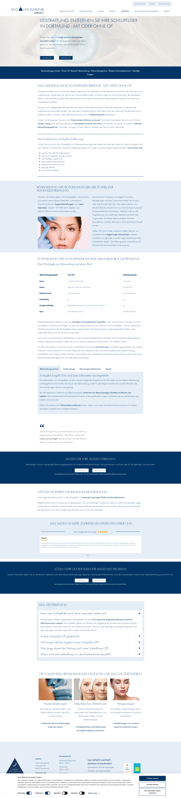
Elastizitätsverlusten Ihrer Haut (88, 123)
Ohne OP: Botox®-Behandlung (76, 70)
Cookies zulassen (152, 778)
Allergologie (85, 11)
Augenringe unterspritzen (118, 234)
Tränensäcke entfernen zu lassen (85, 119)
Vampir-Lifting (44, 123)
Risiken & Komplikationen (120, 70)
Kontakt (152, 4)
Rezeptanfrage (139, 4)
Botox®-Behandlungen (146, 11)
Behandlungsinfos (99, 70)
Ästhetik (125, 11)
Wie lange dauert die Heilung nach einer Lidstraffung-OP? (75, 648)
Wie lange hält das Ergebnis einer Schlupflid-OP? (70, 642)
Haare (101, 11)
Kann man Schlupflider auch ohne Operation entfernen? (73, 613)
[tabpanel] (90, 393)
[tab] (49, 369)
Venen (112, 11)
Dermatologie (67, 11)
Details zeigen (92, 793)
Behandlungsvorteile (50, 70)
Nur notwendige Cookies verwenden (152, 792)
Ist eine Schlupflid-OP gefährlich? (60, 636)
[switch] (47, 793)
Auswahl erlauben (152, 784)
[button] (39, 544)
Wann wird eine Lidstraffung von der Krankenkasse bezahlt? (76, 654)
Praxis (166, 11)
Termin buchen (164, 4)
